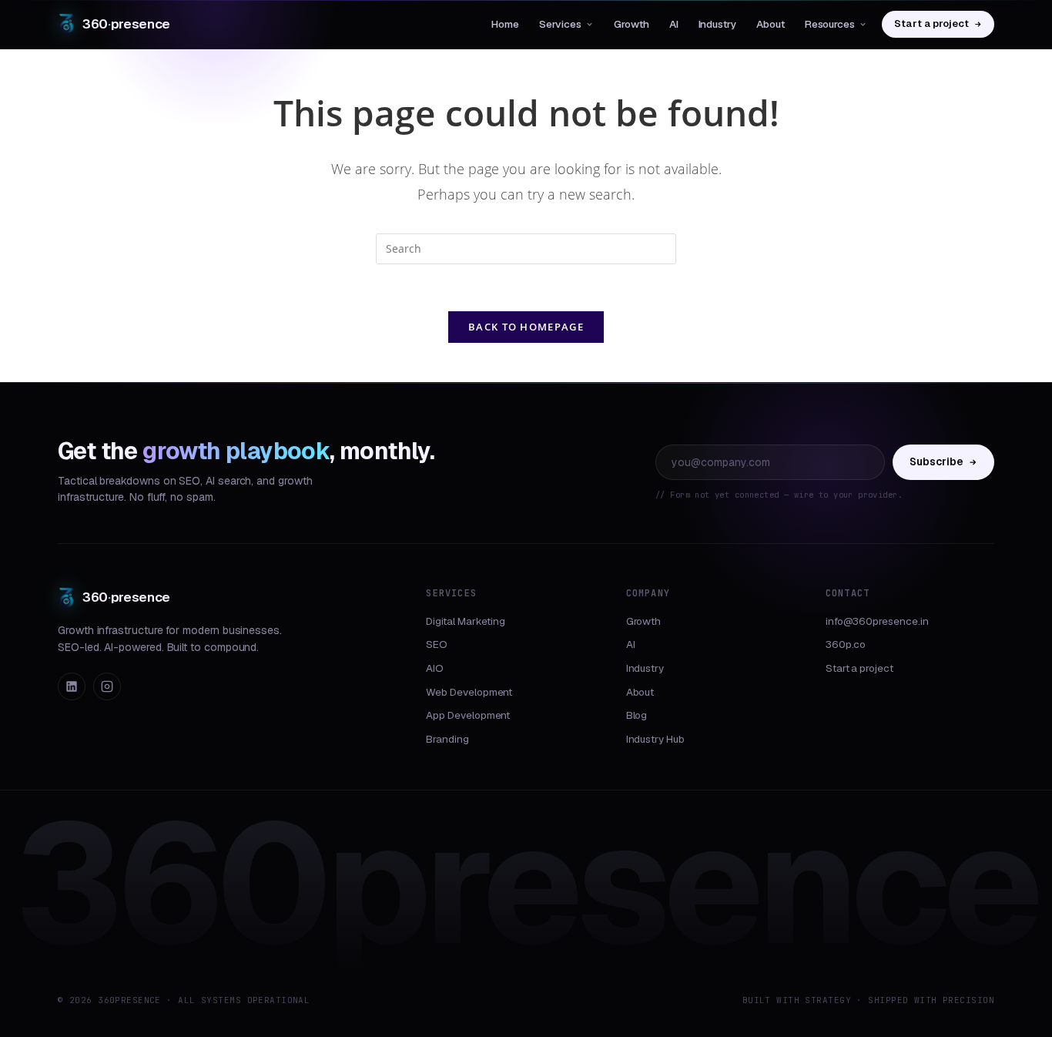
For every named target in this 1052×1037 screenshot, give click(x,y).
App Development (468, 715)
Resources (830, 24)
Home (505, 24)
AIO (435, 668)
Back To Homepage (526, 327)
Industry (717, 24)
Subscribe (936, 461)
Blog (637, 715)
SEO (436, 644)
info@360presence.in (877, 621)
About (770, 24)
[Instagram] (107, 686)
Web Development (469, 692)
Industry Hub (655, 739)
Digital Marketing (465, 621)
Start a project (931, 23)
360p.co (846, 644)
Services (560, 24)
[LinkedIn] (71, 686)
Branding (447, 739)
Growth (631, 24)
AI (673, 24)
